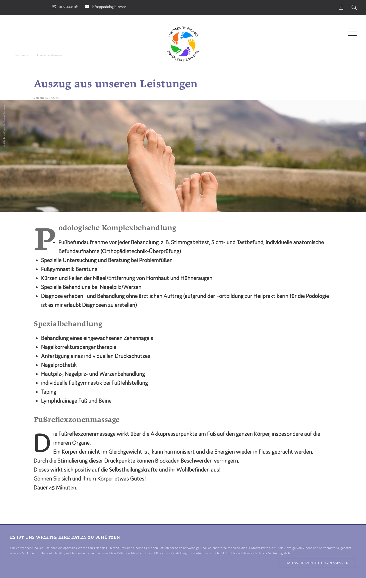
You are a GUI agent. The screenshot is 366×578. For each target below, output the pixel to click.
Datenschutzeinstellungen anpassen (317, 563)
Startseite (22, 55)
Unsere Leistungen (49, 55)
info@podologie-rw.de (109, 6)
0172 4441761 (68, 6)
